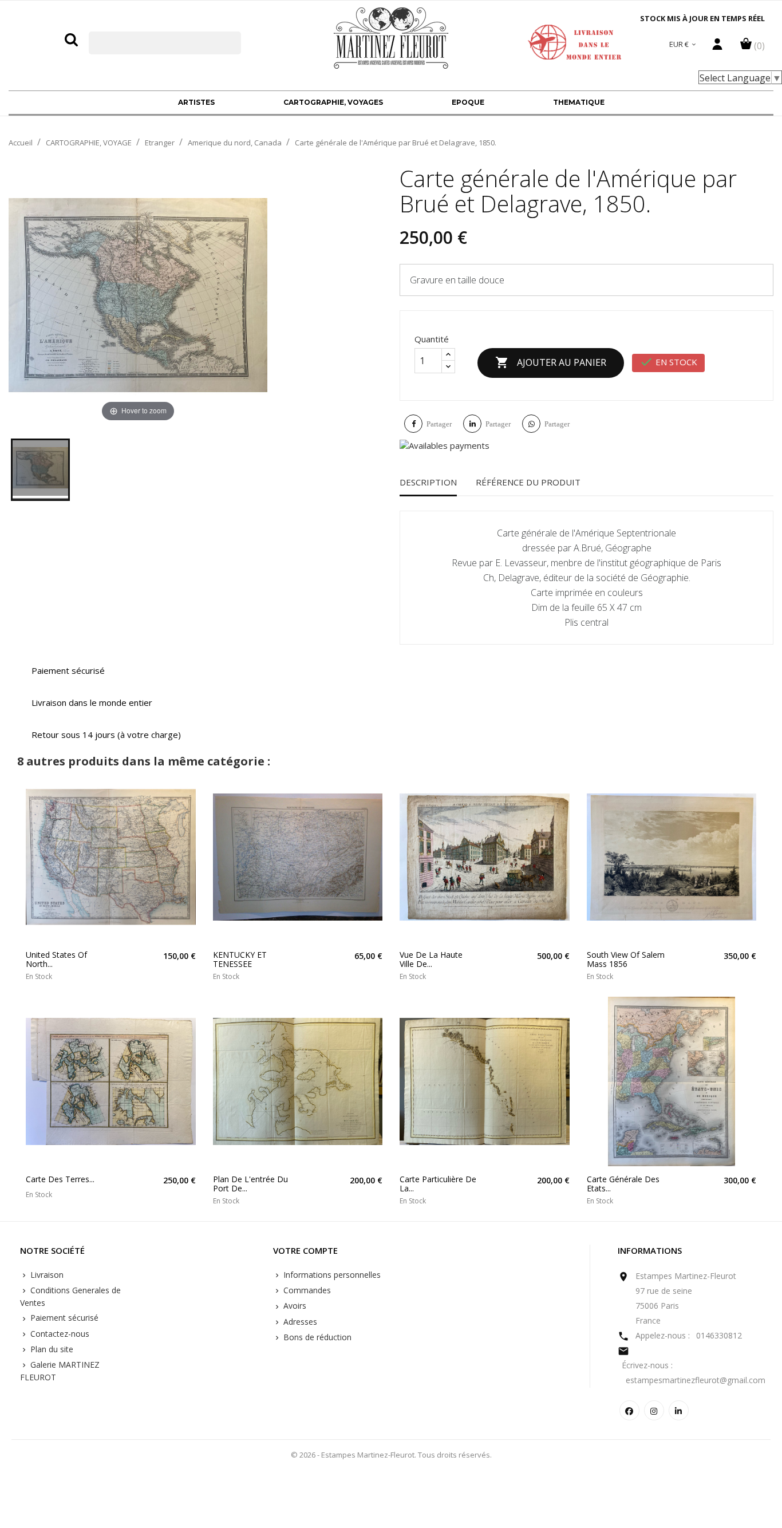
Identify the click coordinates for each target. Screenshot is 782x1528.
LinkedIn (678, 1410)
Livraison (46, 1274)
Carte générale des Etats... (623, 1184)
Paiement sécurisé (63, 1317)
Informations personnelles (331, 1274)
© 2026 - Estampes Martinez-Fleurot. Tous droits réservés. (391, 1455)
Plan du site (50, 1349)
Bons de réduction (316, 1337)
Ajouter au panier (550, 362)
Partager (439, 424)
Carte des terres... (60, 1179)
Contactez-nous (58, 1333)
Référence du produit (528, 482)
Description (428, 482)
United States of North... (56, 959)
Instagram (654, 1410)
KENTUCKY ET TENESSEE (240, 959)
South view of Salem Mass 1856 (626, 959)
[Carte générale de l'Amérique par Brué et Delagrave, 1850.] (40, 470)
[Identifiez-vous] (717, 47)
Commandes (306, 1290)
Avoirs (293, 1305)
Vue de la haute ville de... (431, 959)
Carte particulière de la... (438, 1184)
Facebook (629, 1410)
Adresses (299, 1321)
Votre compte (305, 1251)
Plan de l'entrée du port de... (250, 1184)
